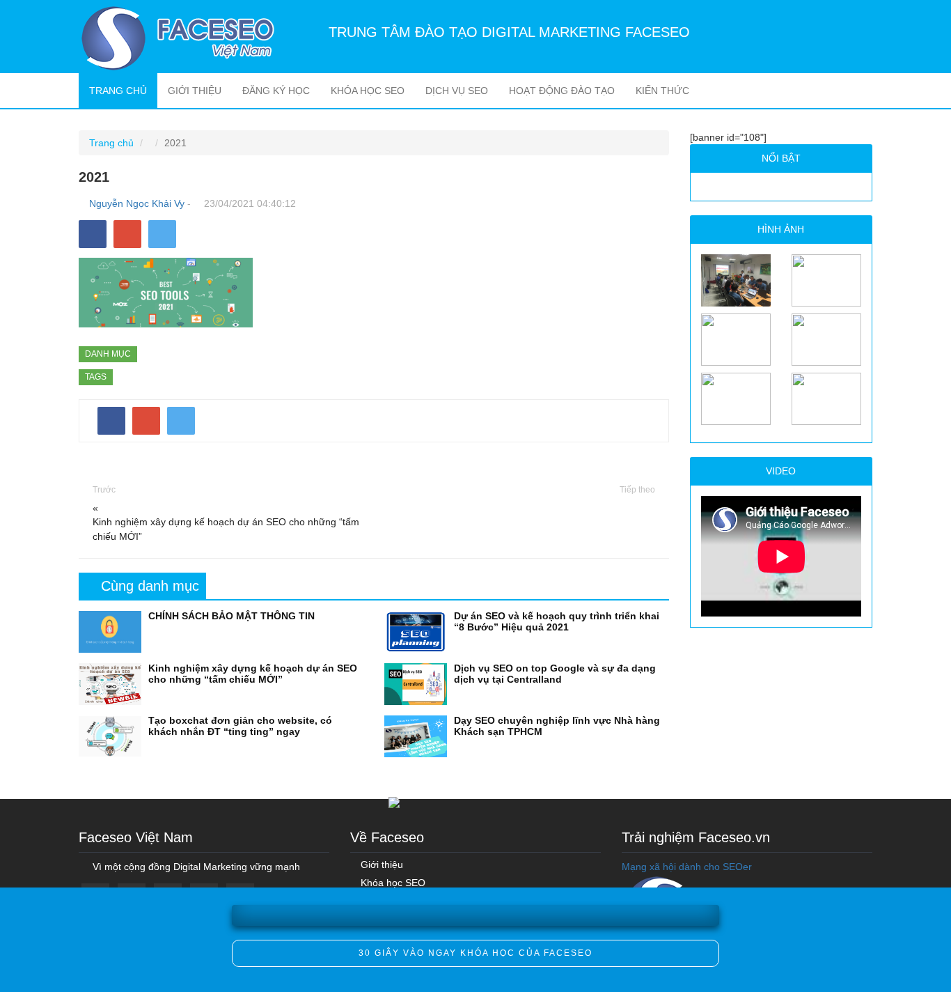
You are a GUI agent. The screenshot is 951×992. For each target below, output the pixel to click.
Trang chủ (123, 90)
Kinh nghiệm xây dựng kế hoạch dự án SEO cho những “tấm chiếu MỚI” (226, 529)
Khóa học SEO (367, 90)
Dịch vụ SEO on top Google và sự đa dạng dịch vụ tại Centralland (555, 673)
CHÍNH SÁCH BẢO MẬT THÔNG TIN (231, 615)
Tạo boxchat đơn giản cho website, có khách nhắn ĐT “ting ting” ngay (240, 725)
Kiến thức (662, 90)
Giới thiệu (194, 90)
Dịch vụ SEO (456, 90)
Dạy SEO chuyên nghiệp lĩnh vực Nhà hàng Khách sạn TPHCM (557, 725)
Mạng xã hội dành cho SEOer (687, 866)
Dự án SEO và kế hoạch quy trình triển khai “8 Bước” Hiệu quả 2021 (556, 621)
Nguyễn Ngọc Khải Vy (136, 203)
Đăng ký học (276, 90)
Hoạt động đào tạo (562, 90)
